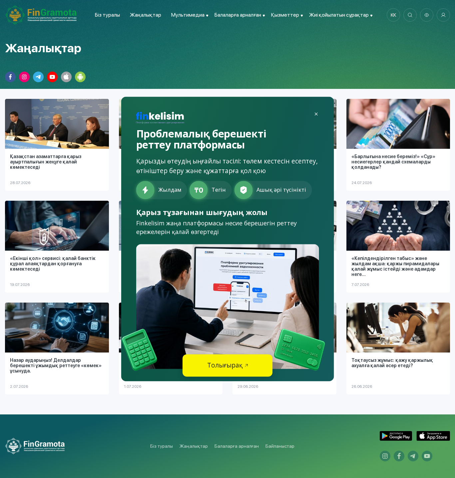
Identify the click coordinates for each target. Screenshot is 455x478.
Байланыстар (279, 446)
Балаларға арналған (237, 446)
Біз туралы (107, 15)
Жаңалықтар (145, 15)
